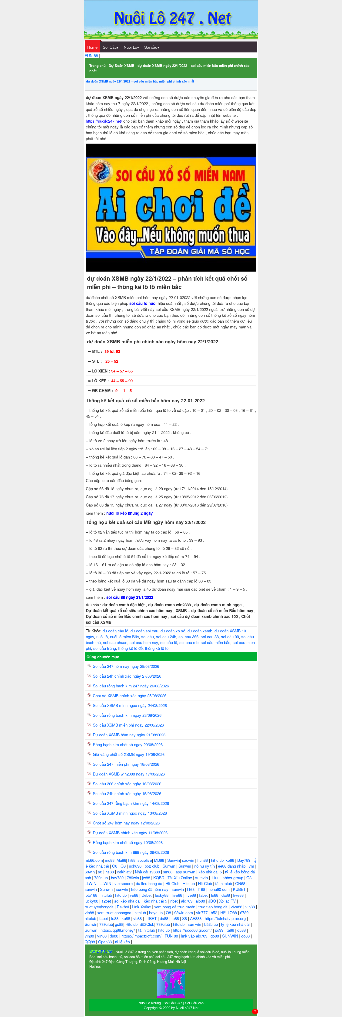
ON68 (240, 883)
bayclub (156, 912)
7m (252, 866)
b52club (211, 924)
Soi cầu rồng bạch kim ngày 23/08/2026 (127, 715)
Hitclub (189, 883)
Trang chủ (97, 65)
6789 (245, 912)
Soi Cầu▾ (111, 47)
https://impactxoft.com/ (142, 936)
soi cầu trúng (104, 648)
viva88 (237, 907)
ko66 (230, 860)
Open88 (105, 942)
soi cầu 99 (230, 636)
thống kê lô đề (130, 648)
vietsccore (124, 883)
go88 (119, 924)
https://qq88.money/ (118, 930)
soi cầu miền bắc (215, 642)
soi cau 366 (188, 636)
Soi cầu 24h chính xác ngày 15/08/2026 (127, 793)
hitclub (107, 895)
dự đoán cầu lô (115, 631)
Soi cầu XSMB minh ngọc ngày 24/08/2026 (130, 705)
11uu (216, 877)
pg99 (220, 930)
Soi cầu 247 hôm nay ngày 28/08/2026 (126, 666)
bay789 (118, 877)
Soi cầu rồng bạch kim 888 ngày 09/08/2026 (131, 852)
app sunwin (186, 872)
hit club (217, 860)
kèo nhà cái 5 (210, 872)
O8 (115, 866)
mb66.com (94, 860)
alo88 (201, 901)
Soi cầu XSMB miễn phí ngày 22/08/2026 (128, 725)
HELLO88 (229, 912)
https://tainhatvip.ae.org (226, 918)
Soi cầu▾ (151, 47)
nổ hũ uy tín (205, 866)
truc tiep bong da (213, 907)
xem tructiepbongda (114, 912)
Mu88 (121, 860)
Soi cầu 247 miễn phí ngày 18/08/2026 (126, 764)
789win (133, 877)
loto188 (91, 895)
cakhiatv (125, 872)
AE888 (196, 918)
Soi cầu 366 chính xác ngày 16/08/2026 (127, 783)
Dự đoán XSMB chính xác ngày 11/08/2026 (130, 832)
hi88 (131, 860)
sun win (195, 924)
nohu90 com (219, 889)
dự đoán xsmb (200, 631)
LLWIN (91, 883)
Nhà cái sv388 (148, 872)
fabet (204, 895)
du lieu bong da (149, 883)
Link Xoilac (142, 907)
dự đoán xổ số (173, 631)
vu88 (134, 895)
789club (101, 877)
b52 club (153, 866)
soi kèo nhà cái (128, 901)
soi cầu (147, 636)
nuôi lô (102, 636)
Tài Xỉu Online (180, 877)
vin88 (250, 907)
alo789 (187, 901)
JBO (212, 901)
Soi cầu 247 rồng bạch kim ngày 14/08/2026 (131, 803)
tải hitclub (224, 883)
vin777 (202, 912)
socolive (144, 860)
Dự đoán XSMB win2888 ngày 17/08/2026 (129, 774)
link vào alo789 (194, 936)
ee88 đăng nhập (232, 866)
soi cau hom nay (144, 642)
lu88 (215, 895)
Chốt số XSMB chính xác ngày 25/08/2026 (129, 695)
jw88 (146, 877)
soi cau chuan (115, 642)
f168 (191, 889)
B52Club (147, 924)
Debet (147, 895)
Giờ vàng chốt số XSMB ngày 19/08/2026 (128, 754)
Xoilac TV (228, 901)
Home (92, 47)
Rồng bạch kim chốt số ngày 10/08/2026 (128, 842)
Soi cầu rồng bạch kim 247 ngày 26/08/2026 (131, 686)
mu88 (109, 860)
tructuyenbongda (100, 907)
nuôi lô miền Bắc (124, 636)
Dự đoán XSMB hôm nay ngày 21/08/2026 (129, 735)
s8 (100, 872)
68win (90, 872)
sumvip (202, 877)
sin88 (168, 872)
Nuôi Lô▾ (131, 47)
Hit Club (173, 883)
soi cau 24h (166, 636)
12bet (106, 901)
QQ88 (90, 942)
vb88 (138, 918)
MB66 (159, 860)
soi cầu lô (168, 642)
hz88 (110, 872)
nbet (174, 901)
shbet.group (233, 877)
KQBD (159, 877)
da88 (226, 895)
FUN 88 (92, 55)
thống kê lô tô (156, 648)
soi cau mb (188, 642)
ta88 (175, 918)
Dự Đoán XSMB (121, 65)
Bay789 (244, 860)
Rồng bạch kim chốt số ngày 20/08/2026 (128, 744)
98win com (184, 912)
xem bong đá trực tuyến (175, 907)
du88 (242, 930)
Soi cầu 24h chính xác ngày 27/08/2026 (127, 676)
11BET (151, 918)
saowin (188, 860)
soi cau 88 (210, 636)
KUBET (240, 889)
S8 (185, 918)
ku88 (126, 918)
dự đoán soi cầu (144, 631)
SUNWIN (230, 936)
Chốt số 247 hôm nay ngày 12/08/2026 (126, 823)
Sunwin (173, 860)
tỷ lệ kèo (123, 942)
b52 (214, 912)
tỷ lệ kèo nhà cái (236, 924)
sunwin (91, 889)
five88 (177, 895)
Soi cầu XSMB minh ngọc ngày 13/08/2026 (130, 813)
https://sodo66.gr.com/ (193, 930)
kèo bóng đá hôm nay (150, 889)
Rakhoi (123, 907)
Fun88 (203, 860)
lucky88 (162, 895)
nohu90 (136, 866)
